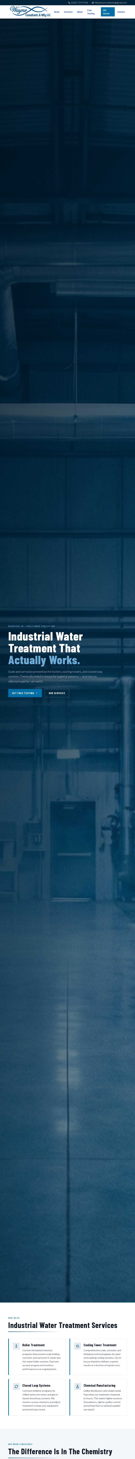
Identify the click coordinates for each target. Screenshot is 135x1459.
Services (68, 11)
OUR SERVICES (57, 693)
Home (56, 11)
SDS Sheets (106, 12)
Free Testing (90, 12)
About (80, 11)
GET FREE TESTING (23, 693)
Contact (121, 11)
